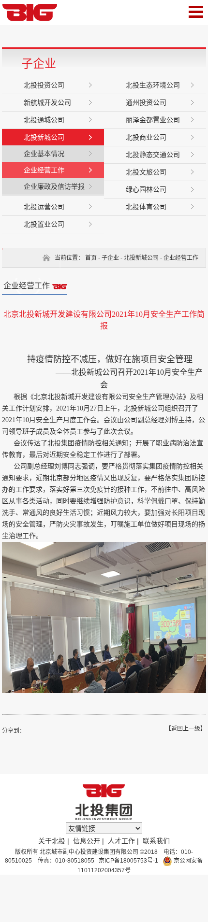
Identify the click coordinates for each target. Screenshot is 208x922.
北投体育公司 (146, 207)
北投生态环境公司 (153, 85)
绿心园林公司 (146, 189)
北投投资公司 (44, 85)
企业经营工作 (44, 170)
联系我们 (156, 841)
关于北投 (51, 841)
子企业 (110, 258)
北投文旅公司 (146, 172)
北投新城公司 (44, 137)
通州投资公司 (146, 102)
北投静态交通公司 (153, 154)
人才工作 (121, 841)
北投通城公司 (44, 120)
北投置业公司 (44, 224)
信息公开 (86, 841)
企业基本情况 (44, 153)
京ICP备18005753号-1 (127, 860)
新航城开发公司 (47, 102)
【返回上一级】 (185, 728)
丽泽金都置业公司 (153, 120)
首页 (91, 258)
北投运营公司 (44, 207)
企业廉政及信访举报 (54, 186)
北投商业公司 (146, 137)
